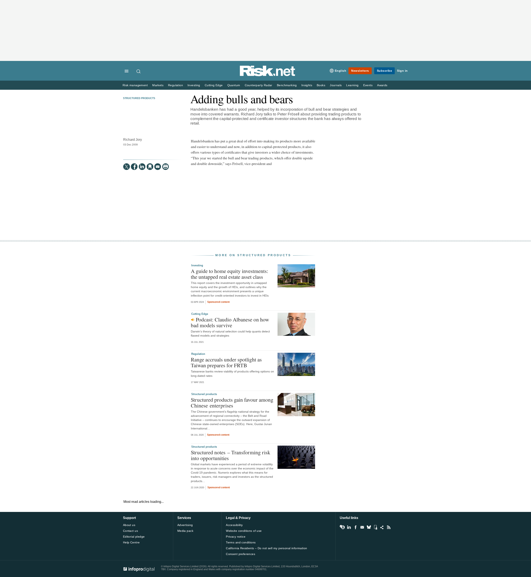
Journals (336, 85)
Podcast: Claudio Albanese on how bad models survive (230, 322)
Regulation (175, 85)
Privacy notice (235, 536)
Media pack (185, 530)
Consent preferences (240, 554)
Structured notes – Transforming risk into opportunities (230, 455)
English (340, 70)
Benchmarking (287, 85)
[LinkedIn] (142, 166)
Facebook (355, 527)
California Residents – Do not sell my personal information (266, 548)
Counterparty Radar (258, 85)
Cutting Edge (214, 85)
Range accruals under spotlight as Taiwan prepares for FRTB (226, 362)
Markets (157, 85)
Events (368, 85)
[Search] (138, 71)
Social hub (382, 527)
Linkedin (348, 527)
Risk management (135, 85)
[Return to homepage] (268, 75)
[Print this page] (165, 166)
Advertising (185, 525)
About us (129, 525)
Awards (382, 85)
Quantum (233, 85)
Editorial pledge (134, 536)
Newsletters (360, 70)
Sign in (402, 70)
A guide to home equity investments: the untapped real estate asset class (229, 274)
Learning (352, 85)
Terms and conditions (241, 542)
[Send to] (157, 166)
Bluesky (368, 527)
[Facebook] (134, 166)
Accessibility (234, 525)
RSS (388, 527)
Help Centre (131, 542)
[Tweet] (126, 166)
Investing (194, 85)
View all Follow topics (342, 527)
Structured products (139, 98)
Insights (306, 85)
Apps (375, 527)
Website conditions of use (244, 530)
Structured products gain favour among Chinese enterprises (232, 402)
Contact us (130, 530)
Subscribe (384, 70)
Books (321, 85)
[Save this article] (150, 166)
